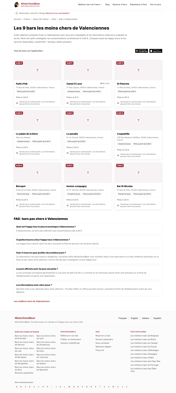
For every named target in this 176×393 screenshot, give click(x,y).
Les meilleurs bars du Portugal (144, 365)
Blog (108, 4)
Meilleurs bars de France (89, 4)
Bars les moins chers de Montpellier (24, 362)
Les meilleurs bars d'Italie (142, 357)
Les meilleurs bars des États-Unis (144, 369)
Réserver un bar (103, 335)
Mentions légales (103, 346)
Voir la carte (155, 4)
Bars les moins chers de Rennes (24, 343)
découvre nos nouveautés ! (58, 13)
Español (157, 318)
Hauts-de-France (41, 19)
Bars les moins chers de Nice (24, 368)
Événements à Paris (138, 4)
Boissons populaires (24, 373)
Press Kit (100, 350)
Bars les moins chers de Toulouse (46, 355)
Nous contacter (103, 343)
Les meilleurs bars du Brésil (143, 339)
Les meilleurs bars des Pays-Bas (145, 361)
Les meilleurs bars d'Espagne (144, 354)
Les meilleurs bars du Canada (144, 343)
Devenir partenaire (104, 339)
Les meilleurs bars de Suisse (144, 346)
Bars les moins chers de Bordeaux (24, 355)
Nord (54, 19)
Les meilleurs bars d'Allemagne (145, 350)
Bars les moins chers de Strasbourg (46, 343)
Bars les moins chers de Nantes (46, 362)
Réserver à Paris (120, 4)
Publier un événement (71, 339)
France (27, 19)
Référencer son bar (69, 335)
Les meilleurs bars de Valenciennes (32, 301)
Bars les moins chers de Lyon (46, 337)
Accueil (17, 19)
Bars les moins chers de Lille (24, 349)
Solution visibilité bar (70, 343)
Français (123, 318)
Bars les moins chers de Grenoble (24, 337)
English (134, 318)
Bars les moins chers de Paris (46, 349)
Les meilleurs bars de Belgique (145, 335)
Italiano (145, 318)
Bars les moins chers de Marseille (46, 368)
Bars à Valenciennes (68, 19)
